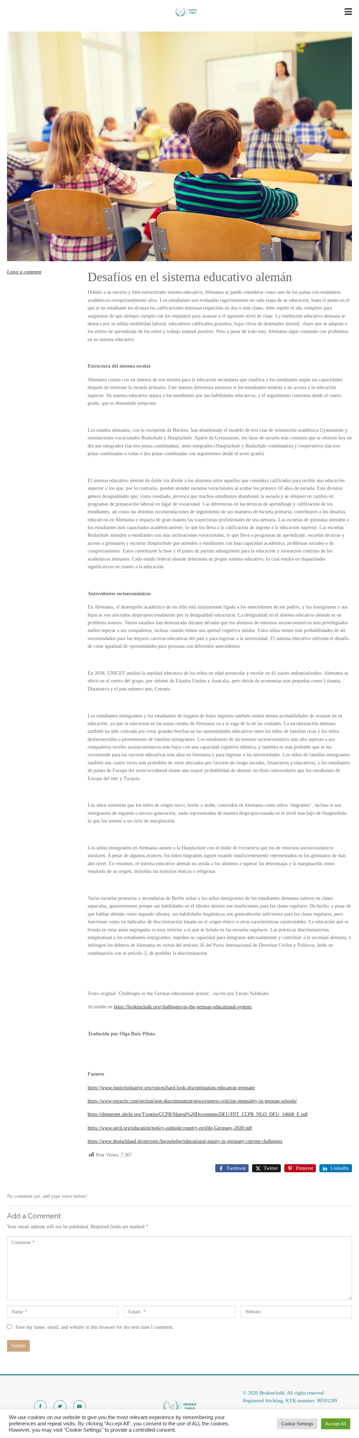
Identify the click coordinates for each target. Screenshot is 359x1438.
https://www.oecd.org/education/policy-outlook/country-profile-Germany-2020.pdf (170, 1128)
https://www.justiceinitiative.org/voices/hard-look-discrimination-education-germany (171, 1087)
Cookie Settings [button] (297, 1423)
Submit (18, 1345)
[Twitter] (60, 1406)
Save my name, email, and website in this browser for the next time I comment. (94, 1327)
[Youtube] (79, 1406)
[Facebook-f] (40, 1406)
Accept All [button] (335, 1423)
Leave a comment (24, 272)
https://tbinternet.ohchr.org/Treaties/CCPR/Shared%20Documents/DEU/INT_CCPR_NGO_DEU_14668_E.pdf (198, 1114)
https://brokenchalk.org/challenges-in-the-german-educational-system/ (183, 1006)
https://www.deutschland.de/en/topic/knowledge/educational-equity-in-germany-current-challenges (185, 1141)
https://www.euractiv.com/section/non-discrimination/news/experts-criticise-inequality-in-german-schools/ (192, 1101)
